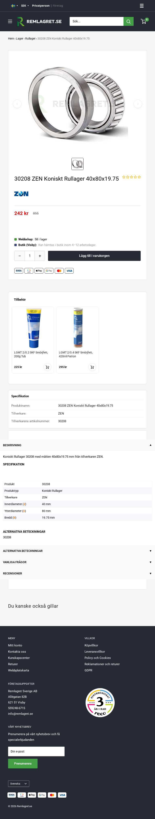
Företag (58, 5)
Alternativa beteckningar (23, 550)
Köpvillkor (91, 645)
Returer (13, 664)
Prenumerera (22, 763)
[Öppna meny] (10, 21)
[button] (131, 177)
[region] (77, 343)
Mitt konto (15, 645)
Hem (11, 38)
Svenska (15, 783)
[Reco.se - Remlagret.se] (100, 698)
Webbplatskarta (18, 670)
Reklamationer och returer (102, 664)
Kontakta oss (17, 651)
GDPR (88, 670)
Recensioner (12, 573)
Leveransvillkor (95, 651)
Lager (19, 38)
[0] (143, 21)
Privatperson (41, 5)
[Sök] (129, 21)
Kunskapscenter (19, 658)
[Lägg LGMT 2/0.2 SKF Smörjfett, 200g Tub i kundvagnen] (47, 367)
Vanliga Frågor (14, 562)
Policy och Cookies (98, 658)
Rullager (30, 38)
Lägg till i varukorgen (94, 256)
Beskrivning (12, 445)
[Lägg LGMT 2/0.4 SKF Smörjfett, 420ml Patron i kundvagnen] (92, 367)
